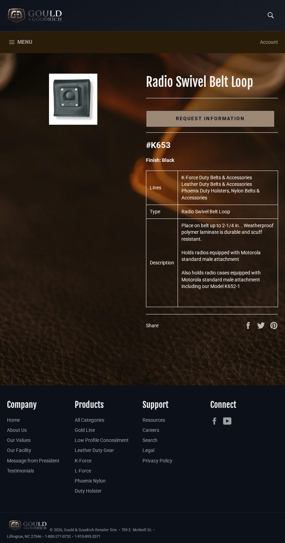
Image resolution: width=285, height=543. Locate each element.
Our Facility (19, 450)
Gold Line (85, 430)
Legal (148, 450)
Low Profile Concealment (102, 440)
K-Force (83, 460)
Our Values (19, 440)
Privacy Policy (157, 460)
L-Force (83, 471)
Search (149, 440)
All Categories (89, 420)
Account (269, 42)
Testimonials (20, 471)
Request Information (210, 118)
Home (13, 420)
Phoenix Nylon (90, 481)
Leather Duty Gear (94, 450)
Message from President (33, 460)
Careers (150, 430)
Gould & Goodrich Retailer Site (90, 530)
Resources (153, 420)
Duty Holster (88, 491)
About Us (17, 430)
